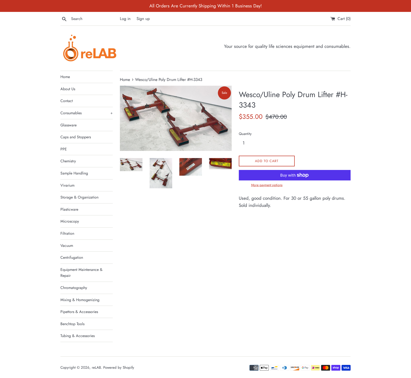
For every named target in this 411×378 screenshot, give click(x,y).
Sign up (143, 18)
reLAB (96, 367)
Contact (66, 101)
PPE (63, 149)
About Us (67, 89)
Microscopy (69, 221)
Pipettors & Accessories (79, 311)
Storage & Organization (79, 197)
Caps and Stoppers (75, 137)
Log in (125, 18)
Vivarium (67, 185)
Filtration (67, 233)
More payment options (267, 185)
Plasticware (69, 209)
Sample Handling (74, 173)
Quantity (245, 133)
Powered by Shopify (118, 367)
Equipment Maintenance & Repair (81, 273)
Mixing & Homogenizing (79, 300)
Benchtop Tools (72, 324)
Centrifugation (71, 257)
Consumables (86, 113)
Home (65, 77)
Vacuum (66, 245)
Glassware (68, 125)
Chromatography (73, 287)
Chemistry (68, 161)
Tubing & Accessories (77, 335)
